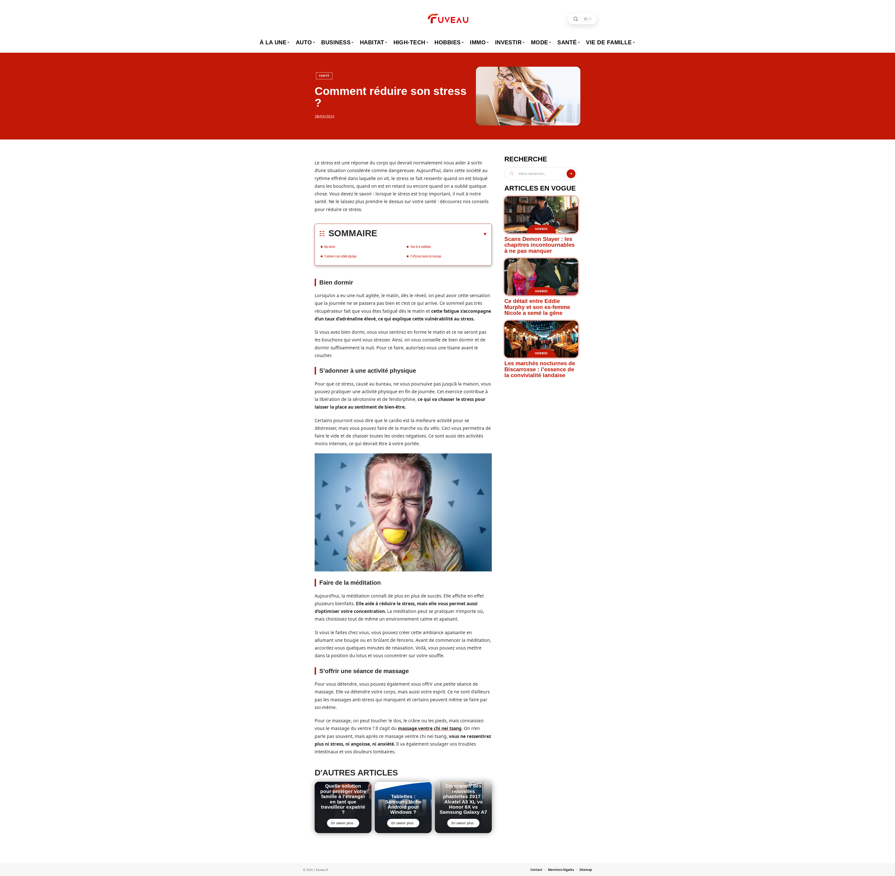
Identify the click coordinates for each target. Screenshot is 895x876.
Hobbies (541, 229)
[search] (576, 19)
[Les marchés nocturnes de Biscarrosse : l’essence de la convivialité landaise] (541, 339)
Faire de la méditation (420, 247)
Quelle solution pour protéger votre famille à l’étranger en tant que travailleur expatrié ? (343, 799)
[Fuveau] (447, 19)
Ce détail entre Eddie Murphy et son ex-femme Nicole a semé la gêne (537, 307)
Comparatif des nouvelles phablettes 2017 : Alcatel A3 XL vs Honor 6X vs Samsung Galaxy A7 (463, 799)
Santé (324, 76)
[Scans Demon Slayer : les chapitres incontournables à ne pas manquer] (541, 214)
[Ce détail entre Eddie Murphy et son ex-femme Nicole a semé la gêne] (541, 276)
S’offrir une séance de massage (425, 256)
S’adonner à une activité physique (340, 256)
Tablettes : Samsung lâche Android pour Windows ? (403, 804)
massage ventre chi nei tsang (429, 728)
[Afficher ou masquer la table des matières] (432, 234)
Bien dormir (329, 247)
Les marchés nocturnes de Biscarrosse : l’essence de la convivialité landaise (539, 369)
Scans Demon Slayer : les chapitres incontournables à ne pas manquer (539, 245)
